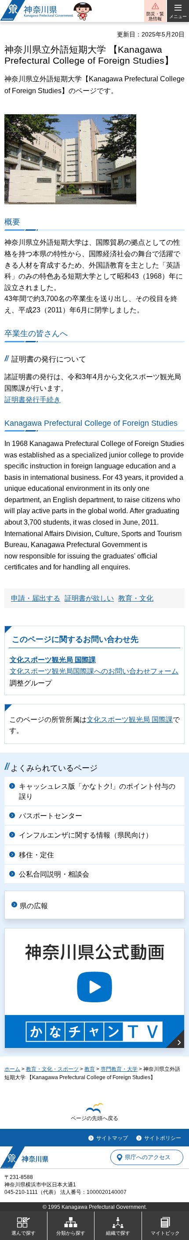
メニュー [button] (178, 16)
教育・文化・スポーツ (52, 1069)
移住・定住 (36, 855)
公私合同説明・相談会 (54, 874)
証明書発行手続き (32, 399)
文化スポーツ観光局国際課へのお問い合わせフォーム (94, 671)
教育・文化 (135, 598)
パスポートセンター (50, 815)
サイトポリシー (162, 1138)
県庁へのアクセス (148, 1157)
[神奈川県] (24, 1157)
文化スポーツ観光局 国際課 (53, 660)
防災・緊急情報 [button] (155, 16)
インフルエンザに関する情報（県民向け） (86, 835)
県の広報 (34, 906)
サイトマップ (112, 1138)
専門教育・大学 (119, 1069)
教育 (89, 1069)
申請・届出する (35, 598)
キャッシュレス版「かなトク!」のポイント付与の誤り (97, 791)
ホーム (12, 1069)
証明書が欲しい (89, 598)
